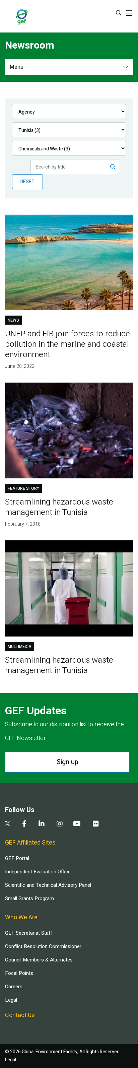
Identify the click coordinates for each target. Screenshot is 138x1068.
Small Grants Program (29, 898)
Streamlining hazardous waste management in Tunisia (59, 507)
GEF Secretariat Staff (28, 933)
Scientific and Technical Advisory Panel (48, 885)
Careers (13, 986)
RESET (27, 181)
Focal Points (19, 973)
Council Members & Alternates (39, 959)
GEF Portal (17, 858)
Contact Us (20, 1015)
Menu (16, 67)
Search (118, 12)
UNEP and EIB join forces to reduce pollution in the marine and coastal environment (67, 344)
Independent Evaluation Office (38, 871)
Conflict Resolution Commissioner (43, 946)
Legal (11, 1000)
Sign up (67, 762)
